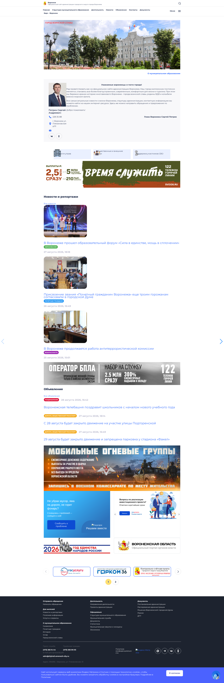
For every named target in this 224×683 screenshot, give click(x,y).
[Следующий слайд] (179, 514)
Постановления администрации (152, 604)
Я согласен (174, 673)
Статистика (95, 624)
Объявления (121, 10)
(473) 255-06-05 (69, 650)
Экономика (95, 630)
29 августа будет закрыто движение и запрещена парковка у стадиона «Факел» (107, 439)
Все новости (50, 203)
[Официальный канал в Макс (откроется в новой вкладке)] (158, 651)
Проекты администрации (101, 607)
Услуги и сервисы (51, 618)
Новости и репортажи (52, 612)
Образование (51, 247)
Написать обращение (52, 604)
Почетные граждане (54, 301)
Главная (46, 10)
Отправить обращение (53, 601)
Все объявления (52, 396)
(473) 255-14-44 (49, 650)
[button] (221, 341)
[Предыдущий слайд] (115, 514)
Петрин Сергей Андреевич (57, 111)
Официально (96, 612)
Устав (45, 635)
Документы (145, 10)
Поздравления (51, 400)
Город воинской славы (53, 638)
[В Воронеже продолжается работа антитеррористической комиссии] (65, 327)
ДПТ (139, 616)
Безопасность (51, 352)
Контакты (133, 10)
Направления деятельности (102, 604)
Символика (48, 626)
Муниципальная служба (100, 618)
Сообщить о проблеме (61, 525)
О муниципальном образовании (164, 73)
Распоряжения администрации (151, 607)
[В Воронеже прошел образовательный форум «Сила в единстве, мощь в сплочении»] (65, 221)
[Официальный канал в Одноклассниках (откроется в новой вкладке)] (178, 651)
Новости (109, 10)
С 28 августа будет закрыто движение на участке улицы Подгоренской (100, 423)
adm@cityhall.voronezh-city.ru (56, 656)
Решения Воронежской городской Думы (155, 610)
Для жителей (49, 609)
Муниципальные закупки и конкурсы (106, 627)
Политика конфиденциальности (124, 651)
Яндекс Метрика (90, 672)
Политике (46, 677)
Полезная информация (53, 615)
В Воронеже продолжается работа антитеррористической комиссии (99, 348)
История (46, 632)
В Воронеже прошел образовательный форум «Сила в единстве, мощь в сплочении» (111, 243)
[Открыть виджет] (216, 675)
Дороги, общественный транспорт (60, 416)
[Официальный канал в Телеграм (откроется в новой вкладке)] (165, 651)
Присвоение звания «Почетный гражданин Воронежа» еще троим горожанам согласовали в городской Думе (106, 296)
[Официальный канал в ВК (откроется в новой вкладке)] (171, 651)
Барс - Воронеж (51, 13)
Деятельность (97, 10)
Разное (141, 613)
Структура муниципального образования (70, 10)
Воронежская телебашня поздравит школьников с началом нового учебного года (109, 407)
